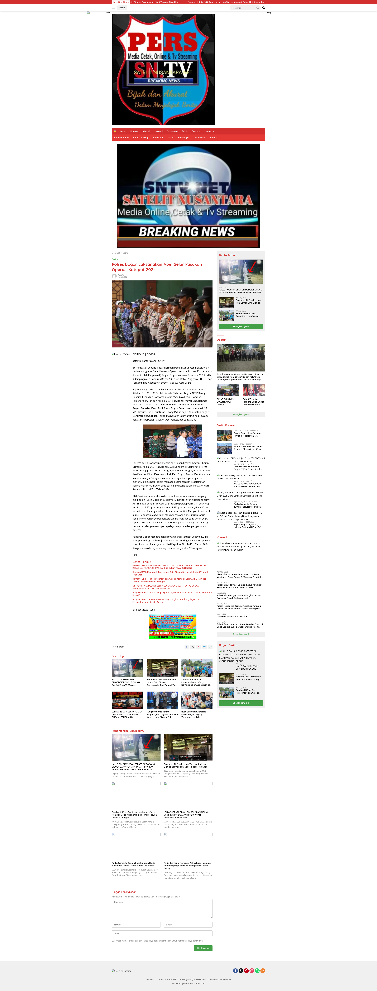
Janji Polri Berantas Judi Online (232, 616)
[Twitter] (241, 970)
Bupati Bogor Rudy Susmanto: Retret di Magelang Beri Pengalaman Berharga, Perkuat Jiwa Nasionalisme (249, 434)
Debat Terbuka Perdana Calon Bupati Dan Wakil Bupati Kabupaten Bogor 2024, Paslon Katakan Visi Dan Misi (253, 402)
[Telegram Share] (204, 647)
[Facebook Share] (187, 647)
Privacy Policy (186, 979)
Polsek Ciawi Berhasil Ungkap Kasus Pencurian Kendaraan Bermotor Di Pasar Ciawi (239, 586)
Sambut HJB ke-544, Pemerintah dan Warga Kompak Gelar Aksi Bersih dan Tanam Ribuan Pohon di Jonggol (170, 2)
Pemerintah (172, 131)
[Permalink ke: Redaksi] (114, 275)
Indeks (122, 7)
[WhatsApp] (257, 970)
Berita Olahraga (141, 137)
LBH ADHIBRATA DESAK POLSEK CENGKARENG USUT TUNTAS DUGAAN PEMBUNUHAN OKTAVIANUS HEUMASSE (166, 587)
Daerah (134, 131)
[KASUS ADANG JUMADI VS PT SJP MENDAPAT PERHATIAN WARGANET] (241, 477)
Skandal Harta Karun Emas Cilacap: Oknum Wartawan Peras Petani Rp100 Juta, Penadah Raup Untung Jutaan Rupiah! (239, 575)
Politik (185, 131)
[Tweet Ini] (192, 647)
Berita (123, 131)
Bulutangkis (184, 137)
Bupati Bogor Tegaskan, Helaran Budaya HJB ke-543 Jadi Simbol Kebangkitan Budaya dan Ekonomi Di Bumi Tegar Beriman (248, 525)
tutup (108, 13)
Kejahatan (158, 137)
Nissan (171, 137)
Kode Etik (171, 979)
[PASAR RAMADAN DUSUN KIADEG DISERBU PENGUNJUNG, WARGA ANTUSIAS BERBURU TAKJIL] (228, 390)
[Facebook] (235, 970)
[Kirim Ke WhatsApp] (210, 647)
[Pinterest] (246, 970)
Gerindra (214, 137)
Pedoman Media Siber (220, 979)
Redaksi (121, 275)
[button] (258, 7)
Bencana (196, 131)
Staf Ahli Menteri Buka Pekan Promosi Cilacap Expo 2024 (248, 448)
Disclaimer (201, 979)
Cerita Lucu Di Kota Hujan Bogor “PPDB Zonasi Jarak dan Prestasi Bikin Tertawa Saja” (249, 468)
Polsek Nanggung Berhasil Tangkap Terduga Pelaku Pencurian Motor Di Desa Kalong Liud (239, 607)
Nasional (158, 131)
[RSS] (262, 970)
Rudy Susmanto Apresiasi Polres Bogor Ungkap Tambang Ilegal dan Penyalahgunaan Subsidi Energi (166, 600)
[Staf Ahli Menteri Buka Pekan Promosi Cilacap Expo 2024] (224, 448)
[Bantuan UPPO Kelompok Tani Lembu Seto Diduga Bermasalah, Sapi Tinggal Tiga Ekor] (162, 668)
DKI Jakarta (199, 137)
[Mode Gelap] (263, 7)
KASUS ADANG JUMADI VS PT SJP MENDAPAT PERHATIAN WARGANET (248, 485)
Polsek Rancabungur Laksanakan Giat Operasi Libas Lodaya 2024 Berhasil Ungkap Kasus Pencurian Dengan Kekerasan (240, 625)
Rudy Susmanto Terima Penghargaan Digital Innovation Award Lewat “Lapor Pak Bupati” (172, 594)
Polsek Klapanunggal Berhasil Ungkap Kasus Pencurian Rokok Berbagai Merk (239, 596)
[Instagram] (251, 970)
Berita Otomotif (121, 137)
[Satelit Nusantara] (163, 69)
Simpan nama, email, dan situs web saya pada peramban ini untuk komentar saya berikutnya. (158, 940)
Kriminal (146, 131)
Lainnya (208, 131)
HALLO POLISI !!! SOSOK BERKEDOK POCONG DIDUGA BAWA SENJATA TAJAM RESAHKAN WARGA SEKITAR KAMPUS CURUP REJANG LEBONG (169, 566)
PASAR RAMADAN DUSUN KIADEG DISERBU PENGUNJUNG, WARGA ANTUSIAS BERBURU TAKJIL (228, 402)
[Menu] (114, 7)
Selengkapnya (240, 326)
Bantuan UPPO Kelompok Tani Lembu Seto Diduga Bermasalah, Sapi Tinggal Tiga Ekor (170, 573)
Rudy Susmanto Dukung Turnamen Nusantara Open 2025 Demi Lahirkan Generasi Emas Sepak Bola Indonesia (248, 505)
